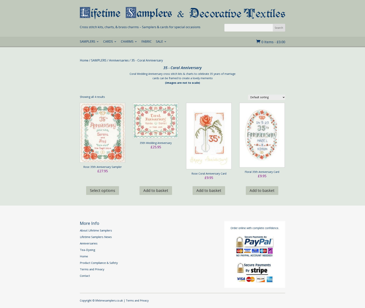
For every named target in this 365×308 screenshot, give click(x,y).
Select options (102, 190)
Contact (85, 276)
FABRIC (146, 42)
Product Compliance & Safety (99, 263)
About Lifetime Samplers (96, 230)
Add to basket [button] (155, 190)
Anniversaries (119, 60)
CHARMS (127, 42)
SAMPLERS (87, 42)
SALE (159, 42)
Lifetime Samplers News (96, 237)
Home (84, 60)
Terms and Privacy (92, 269)
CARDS (108, 42)
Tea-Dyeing (87, 250)
